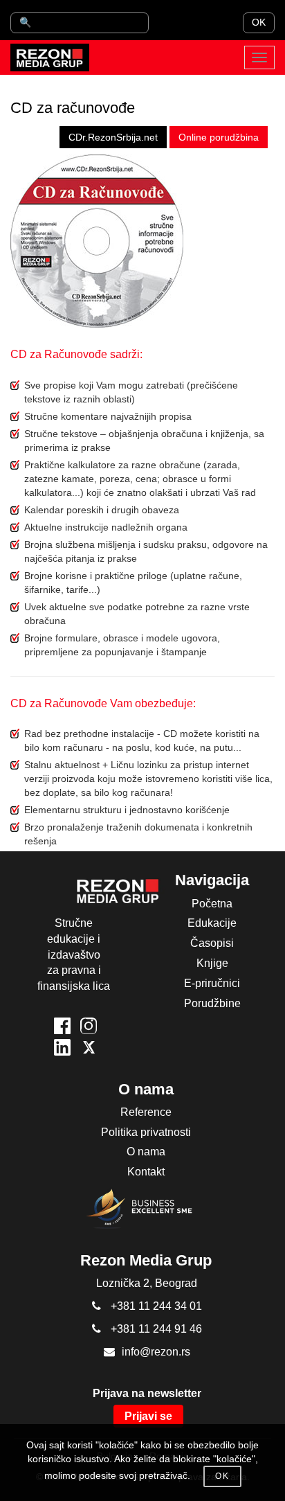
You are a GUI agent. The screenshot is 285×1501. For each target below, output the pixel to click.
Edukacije (212, 923)
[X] (88, 1049)
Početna (212, 903)
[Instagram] (88, 1028)
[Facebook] (62, 1028)
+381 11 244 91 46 (156, 1329)
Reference (146, 1112)
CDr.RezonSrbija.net (113, 137)
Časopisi (212, 943)
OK (259, 22)
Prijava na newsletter (147, 1393)
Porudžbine (212, 1003)
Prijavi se (148, 1416)
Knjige (212, 963)
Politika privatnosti (146, 1132)
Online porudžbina (218, 137)
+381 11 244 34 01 (156, 1306)
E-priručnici (212, 983)
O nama (146, 1151)
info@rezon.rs (156, 1352)
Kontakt (146, 1172)
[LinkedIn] (62, 1049)
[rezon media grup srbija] (49, 57)
